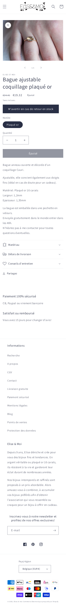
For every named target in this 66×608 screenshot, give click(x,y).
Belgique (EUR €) (31, 568)
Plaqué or (13, 124)
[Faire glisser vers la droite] (41, 68)
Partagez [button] (12, 273)
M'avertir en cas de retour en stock (30, 109)
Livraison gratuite (17, 389)
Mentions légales (17, 405)
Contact (12, 380)
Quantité (7, 132)
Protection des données (21, 430)
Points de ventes (17, 422)
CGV (9, 372)
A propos (12, 363)
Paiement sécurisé (18, 397)
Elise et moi (18, 601)
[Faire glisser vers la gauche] (25, 68)
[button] (5, 7)
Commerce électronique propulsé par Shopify (40, 601)
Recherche (13, 355)
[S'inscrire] (54, 530)
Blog (10, 414)
